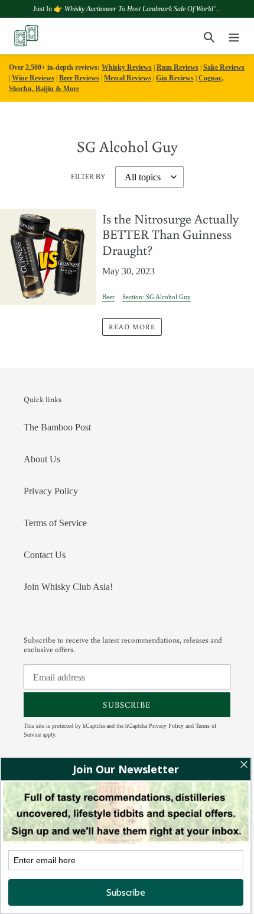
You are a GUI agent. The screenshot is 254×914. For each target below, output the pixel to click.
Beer (108, 296)
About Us (42, 459)
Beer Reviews (79, 78)
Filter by (88, 177)
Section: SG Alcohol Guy (156, 296)
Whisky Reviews (127, 67)
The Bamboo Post (57, 427)
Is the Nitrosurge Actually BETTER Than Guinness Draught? (170, 234)
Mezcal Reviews (127, 78)
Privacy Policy (51, 491)
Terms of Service (55, 523)
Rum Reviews (177, 67)
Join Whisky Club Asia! (68, 587)
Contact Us (45, 555)
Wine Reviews (33, 78)
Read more (132, 326)
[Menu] (234, 36)
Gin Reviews (175, 78)
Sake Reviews (224, 67)
